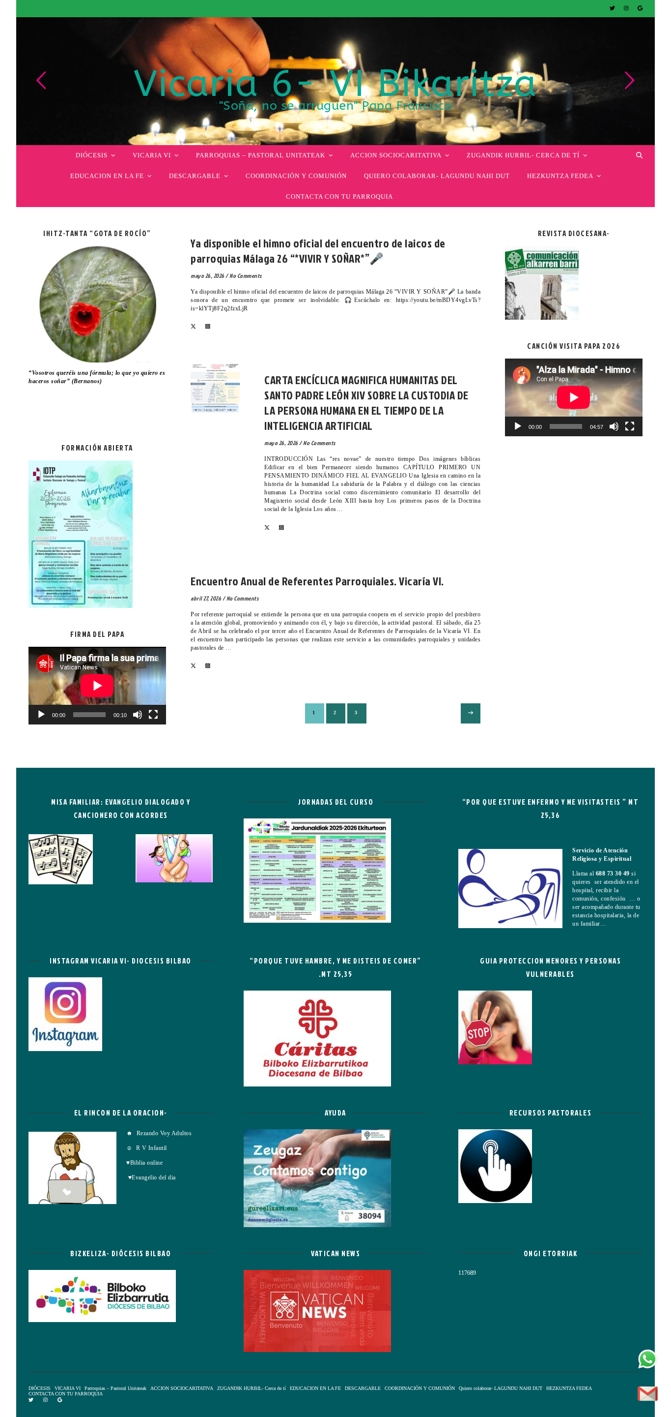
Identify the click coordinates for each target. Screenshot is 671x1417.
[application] (97, 685)
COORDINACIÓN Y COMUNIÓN (296, 176)
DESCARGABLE (195, 176)
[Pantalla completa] (153, 715)
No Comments (245, 275)
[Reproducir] (41, 715)
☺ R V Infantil (146, 1148)
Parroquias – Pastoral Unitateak (260, 155)
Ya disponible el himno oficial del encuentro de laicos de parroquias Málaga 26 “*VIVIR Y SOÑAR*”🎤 (318, 250)
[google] (640, 8)
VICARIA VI (152, 155)
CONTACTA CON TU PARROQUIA (339, 196)
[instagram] (627, 8)
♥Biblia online (144, 1162)
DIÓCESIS (92, 155)
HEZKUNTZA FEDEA (560, 176)
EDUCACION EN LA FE (107, 176)
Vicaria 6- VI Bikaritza (335, 84)
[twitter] (613, 8)
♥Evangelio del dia (151, 1177)
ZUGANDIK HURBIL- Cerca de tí (523, 155)
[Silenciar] (137, 715)
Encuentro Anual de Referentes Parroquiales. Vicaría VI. (317, 581)
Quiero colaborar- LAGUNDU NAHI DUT (437, 176)
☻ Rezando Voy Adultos (160, 1133)
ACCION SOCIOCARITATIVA (396, 155)
